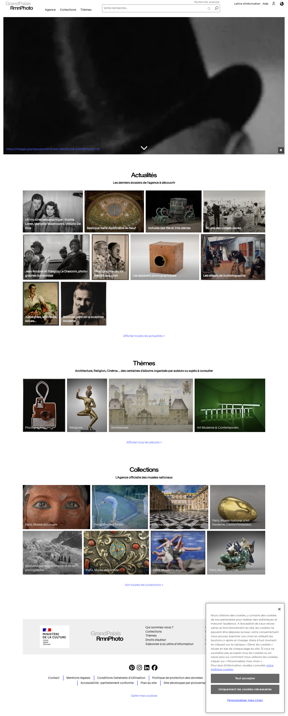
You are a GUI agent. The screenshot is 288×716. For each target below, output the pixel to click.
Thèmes (86, 9)
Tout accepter (245, 678)
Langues (282, 3)
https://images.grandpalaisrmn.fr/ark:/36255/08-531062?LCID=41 (53, 149)
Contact (53, 677)
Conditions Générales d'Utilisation (121, 677)
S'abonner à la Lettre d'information (169, 644)
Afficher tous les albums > (144, 442)
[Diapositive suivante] (279, 86)
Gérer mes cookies (144, 695)
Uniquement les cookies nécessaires (245, 689)
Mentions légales (78, 677)
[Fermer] (279, 609)
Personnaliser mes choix (245, 700)
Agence (50, 9)
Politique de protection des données (177, 677)
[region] (245, 658)
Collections (68, 9)
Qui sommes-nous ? (159, 627)
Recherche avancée (206, 2)
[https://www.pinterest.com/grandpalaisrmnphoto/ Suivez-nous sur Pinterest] (132, 668)
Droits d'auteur (155, 639)
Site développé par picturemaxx (186, 683)
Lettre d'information (247, 3)
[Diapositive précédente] (9, 86)
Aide (265, 3)
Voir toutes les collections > (144, 585)
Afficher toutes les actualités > (144, 336)
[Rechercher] (216, 8)
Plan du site (149, 683)
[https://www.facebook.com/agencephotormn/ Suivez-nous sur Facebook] (154, 668)
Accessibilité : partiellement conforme (107, 683)
